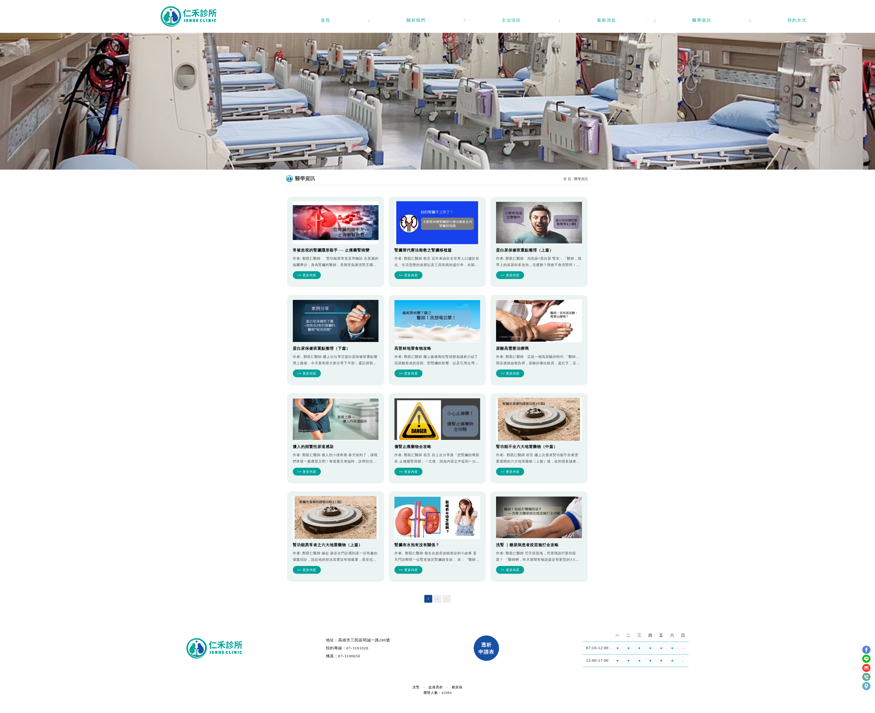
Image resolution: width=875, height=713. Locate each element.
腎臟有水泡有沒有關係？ (417, 545)
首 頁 (567, 179)
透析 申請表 (486, 648)
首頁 (325, 20)
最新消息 (606, 20)
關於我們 (416, 20)
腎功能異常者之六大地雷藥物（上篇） (328, 545)
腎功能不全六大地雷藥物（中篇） (527, 446)
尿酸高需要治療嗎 (512, 348)
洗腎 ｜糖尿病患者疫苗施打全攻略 (527, 545)
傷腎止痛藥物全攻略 (412, 446)
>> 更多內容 (306, 275)
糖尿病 (457, 687)
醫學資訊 (701, 20)
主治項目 (511, 20)
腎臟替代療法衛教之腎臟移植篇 (423, 250)
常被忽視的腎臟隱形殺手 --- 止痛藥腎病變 (331, 250)
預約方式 (797, 20)
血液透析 (435, 687)
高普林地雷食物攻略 (412, 348)
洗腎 (416, 687)
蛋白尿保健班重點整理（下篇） (321, 348)
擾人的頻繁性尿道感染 (313, 446)
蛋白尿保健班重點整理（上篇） (524, 250)
